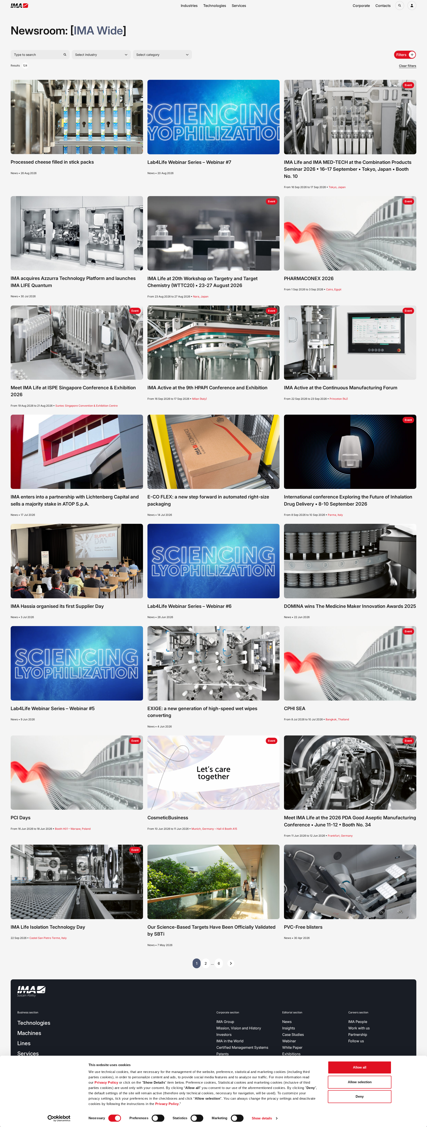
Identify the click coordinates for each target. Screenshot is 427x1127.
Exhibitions (291, 1054)
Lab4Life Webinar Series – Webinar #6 (189, 606)
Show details (262, 1118)
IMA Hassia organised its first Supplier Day (57, 606)
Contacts (383, 5)
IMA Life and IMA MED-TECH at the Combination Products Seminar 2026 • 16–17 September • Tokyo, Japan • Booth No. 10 (347, 169)
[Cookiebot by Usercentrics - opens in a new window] (59, 1118)
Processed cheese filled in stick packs (52, 162)
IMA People (357, 1021)
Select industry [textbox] (86, 54)
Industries (189, 5)
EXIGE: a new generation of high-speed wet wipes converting (202, 712)
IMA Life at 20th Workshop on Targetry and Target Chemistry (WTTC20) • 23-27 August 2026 (202, 282)
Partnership (357, 1034)
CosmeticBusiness (167, 817)
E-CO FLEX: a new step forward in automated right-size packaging (208, 500)
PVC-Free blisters (303, 927)
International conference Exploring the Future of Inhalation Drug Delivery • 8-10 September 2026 (348, 500)
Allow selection (360, 1082)
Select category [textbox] (147, 54)
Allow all (359, 1067)
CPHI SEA (294, 708)
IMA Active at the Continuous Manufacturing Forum (340, 387)
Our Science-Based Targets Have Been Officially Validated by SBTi (211, 930)
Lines (23, 1043)
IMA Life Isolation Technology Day (48, 927)
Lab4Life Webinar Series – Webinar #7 (189, 162)
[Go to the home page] (19, 5)
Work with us (359, 1028)
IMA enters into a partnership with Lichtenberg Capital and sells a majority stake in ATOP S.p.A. (75, 500)
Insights (288, 1028)
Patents (222, 1054)
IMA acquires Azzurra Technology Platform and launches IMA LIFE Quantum (73, 281)
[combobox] (101, 54)
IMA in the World (230, 1041)
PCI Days (20, 817)
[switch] (158, 1118)
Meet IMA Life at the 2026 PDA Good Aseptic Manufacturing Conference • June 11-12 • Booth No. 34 (350, 821)
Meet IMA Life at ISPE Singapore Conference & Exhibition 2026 (73, 391)
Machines (29, 1033)
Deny (360, 1096)
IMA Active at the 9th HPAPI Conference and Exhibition (207, 387)
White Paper (292, 1047)
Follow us (356, 1041)
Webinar (289, 1041)
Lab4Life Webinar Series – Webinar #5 (53, 708)
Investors (224, 1034)
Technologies (214, 5)
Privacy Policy (106, 1082)
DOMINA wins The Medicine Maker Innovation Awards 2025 (350, 606)
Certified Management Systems (242, 1047)
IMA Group (225, 1021)
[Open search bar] (399, 5)
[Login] (411, 5)
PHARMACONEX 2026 (309, 278)
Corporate (361, 5)
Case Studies (293, 1034)
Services (239, 5)
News (287, 1021)
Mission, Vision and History (238, 1028)
